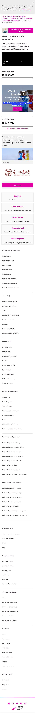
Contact (4, 689)
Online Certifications (8, 260)
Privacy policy (6, 639)
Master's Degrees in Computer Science (13, 447)
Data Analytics (6, 351)
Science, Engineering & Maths (16, 16)
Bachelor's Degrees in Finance (10, 506)
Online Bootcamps (7, 269)
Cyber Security (6, 370)
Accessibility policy (7, 657)
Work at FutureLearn (8, 538)
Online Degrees (6, 274)
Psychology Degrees (8, 402)
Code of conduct (7, 652)
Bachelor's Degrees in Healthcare (11, 488)
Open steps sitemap (7, 666)
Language (5, 324)
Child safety (5, 680)
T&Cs (3, 634)
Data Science (6, 361)
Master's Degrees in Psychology (11, 443)
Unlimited (5, 579)
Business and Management (9, 301)
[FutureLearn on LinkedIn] (25, 703)
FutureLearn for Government (10, 611)
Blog (3, 547)
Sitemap (4, 661)
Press (3, 543)
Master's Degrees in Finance (10, 465)
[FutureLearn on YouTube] (21, 703)
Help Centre (5, 684)
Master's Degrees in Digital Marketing (12, 456)
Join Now (17, 185)
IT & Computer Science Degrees (11, 411)
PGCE (4, 420)
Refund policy (6, 643)
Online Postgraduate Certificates (11, 287)
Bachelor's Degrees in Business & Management (15, 515)
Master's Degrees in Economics (11, 470)
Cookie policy (6, 648)
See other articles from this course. (20, 30)
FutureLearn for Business (9, 607)
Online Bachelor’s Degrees (9, 283)
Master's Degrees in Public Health (11, 461)
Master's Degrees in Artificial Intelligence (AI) (14, 474)
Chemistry (5, 18)
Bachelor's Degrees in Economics (11, 502)
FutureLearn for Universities (10, 602)
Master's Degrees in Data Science (11, 452)
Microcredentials (7, 265)
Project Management (8, 374)
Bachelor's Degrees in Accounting (11, 497)
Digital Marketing (7, 347)
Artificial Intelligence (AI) (9, 356)
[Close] (33, 3)
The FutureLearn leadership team (11, 534)
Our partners (6, 598)
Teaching (4, 310)
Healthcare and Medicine (9, 306)
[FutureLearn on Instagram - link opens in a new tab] (13, 703)
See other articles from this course (17, 128)
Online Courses (6, 256)
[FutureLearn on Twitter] (17, 703)
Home (4, 16)
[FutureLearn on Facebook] (9, 703)
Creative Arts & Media (8, 329)
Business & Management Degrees (11, 429)
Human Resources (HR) (8, 365)
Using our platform (7, 561)
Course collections (7, 383)
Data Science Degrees (8, 415)
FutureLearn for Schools (9, 616)
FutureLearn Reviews (8, 566)
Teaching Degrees (7, 406)
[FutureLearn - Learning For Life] (17, 708)
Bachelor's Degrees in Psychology (11, 493)
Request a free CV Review (9, 584)
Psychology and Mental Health (10, 315)
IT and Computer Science (9, 319)
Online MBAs (6, 397)
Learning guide (6, 570)
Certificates (5, 575)
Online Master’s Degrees (9, 278)
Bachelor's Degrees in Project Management (14, 511)
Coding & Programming (8, 379)
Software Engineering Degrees (10, 424)
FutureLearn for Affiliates (9, 620)
